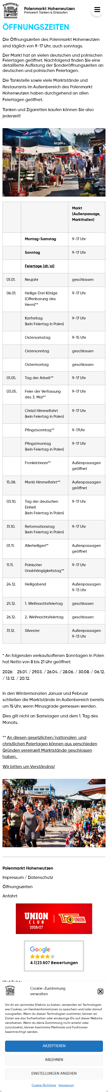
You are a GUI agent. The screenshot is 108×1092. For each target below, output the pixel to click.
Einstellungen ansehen (54, 1073)
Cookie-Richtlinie (44, 1085)
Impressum (66, 1085)
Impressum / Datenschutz (28, 878)
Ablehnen (54, 1060)
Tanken (10, 110)
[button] (100, 991)
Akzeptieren (54, 1046)
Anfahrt (10, 896)
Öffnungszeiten (18, 887)
